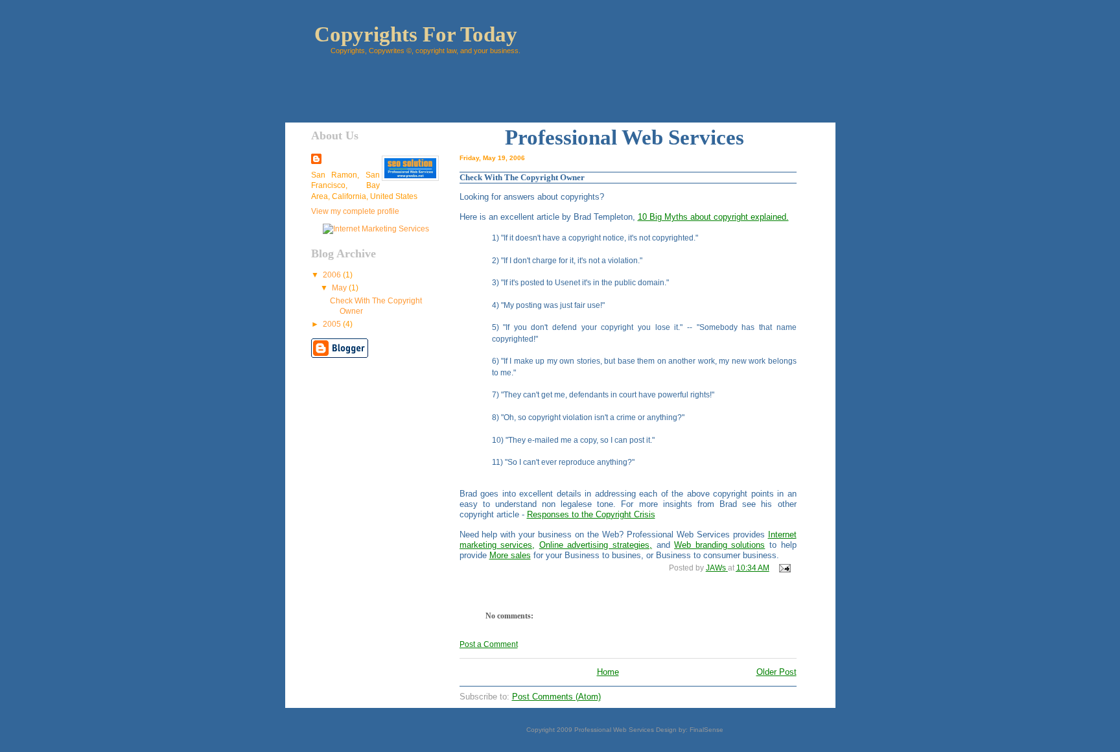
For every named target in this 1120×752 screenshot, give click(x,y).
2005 (333, 324)
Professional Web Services (614, 729)
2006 (333, 274)
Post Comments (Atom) (556, 696)
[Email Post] (784, 568)
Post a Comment (489, 644)
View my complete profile (355, 211)
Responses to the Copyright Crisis (591, 514)
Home (608, 672)
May (340, 287)
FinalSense (706, 729)
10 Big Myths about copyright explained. (713, 217)
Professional (561, 137)
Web (642, 137)
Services (706, 137)
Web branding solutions (719, 545)
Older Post (776, 672)
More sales (510, 555)
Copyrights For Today (415, 34)
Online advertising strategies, (595, 545)
